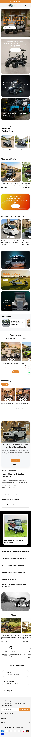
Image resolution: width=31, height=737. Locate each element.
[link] (15, 601)
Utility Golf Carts (10, 339)
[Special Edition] (15, 260)
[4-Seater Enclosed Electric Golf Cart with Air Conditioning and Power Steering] (11, 229)
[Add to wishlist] (11, 179)
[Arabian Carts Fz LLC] (15, 5)
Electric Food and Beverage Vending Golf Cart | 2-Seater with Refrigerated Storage (11, 364)
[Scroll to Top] (28, 729)
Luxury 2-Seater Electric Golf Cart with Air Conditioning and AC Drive (10, 184)
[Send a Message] (28, 368)
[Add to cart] (8, 179)
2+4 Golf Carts (21, 339)
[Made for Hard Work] (15, 280)
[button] (28, 5)
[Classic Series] (15, 301)
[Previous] (14, 413)
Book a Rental (15, 50)
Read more (4, 641)
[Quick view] (13, 179)
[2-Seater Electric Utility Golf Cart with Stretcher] (8, 394)
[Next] (17, 413)
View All (5, 384)
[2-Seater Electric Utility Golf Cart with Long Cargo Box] (23, 394)
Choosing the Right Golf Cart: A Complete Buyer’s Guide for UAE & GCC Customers (11, 637)
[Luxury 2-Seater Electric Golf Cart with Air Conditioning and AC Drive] (11, 172)
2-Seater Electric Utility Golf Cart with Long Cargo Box (23, 404)
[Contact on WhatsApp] (28, 372)
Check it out (15, 460)
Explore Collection (9, 27)
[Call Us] (28, 364)
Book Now (15, 206)
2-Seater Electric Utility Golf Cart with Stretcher (7, 404)
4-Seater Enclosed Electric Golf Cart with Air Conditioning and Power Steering (10, 241)
